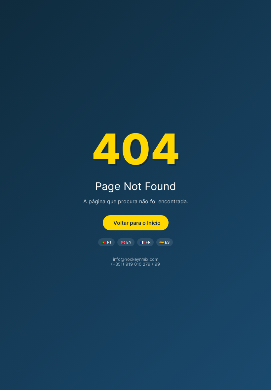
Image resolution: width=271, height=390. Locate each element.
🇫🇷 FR (145, 242)
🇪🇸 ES (164, 242)
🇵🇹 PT (106, 242)
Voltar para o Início (137, 222)
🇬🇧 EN (126, 242)
